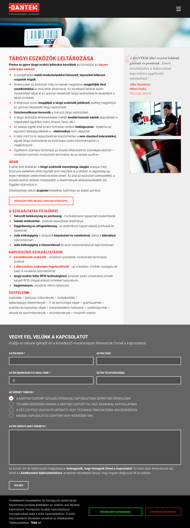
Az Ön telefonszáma (110, 372)
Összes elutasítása (163, 511)
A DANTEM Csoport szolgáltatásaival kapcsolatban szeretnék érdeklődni (73, 398)
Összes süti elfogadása (115, 511)
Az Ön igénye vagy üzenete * (28, 426)
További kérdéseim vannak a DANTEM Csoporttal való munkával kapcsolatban (76, 404)
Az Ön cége (103, 353)
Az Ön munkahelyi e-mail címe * (29, 372)
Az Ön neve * (17, 353)
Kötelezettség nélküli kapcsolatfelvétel (41, 201)
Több (34, 522)
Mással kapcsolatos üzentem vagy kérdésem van (54, 416)
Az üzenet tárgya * (21, 392)
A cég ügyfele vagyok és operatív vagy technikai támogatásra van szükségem (76, 410)
